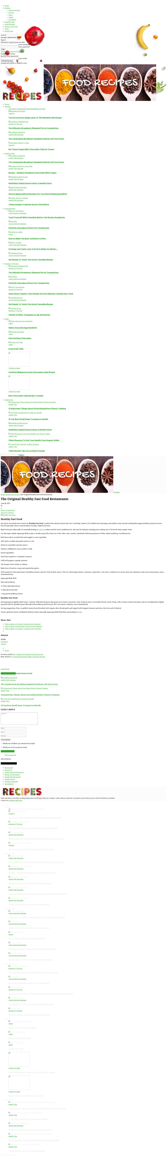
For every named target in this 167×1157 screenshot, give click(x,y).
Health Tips (9, 31)
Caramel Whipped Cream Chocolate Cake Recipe (32, 372)
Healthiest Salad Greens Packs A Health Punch (30, 183)
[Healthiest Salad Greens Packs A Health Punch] (18, 177)
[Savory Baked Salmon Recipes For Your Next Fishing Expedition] (18, 187)
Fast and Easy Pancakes (20, 338)
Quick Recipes (10, 24)
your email (23, 58)
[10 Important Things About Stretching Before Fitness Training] (32, 402)
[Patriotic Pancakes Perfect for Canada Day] (13, 221)
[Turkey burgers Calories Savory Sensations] (18, 198)
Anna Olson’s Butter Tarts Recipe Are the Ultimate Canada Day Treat (41, 293)
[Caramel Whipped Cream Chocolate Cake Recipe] (19, 366)
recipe (79, 612)
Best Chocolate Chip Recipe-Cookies (26, 395)
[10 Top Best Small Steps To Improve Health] (25, 413)
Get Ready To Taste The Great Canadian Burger (31, 259)
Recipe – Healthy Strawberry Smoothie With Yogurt (32, 173)
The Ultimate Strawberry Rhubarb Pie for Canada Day (34, 128)
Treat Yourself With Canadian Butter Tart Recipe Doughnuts (37, 217)
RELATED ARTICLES (8, 673)
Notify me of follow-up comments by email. (19, 743)
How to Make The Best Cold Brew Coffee (27, 238)
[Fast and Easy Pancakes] (16, 332)
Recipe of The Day (11, 27)
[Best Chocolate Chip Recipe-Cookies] (19, 389)
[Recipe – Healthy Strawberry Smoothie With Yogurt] (20, 166)
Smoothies (12, 20)
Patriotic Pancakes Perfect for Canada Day (29, 228)
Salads (11, 17)
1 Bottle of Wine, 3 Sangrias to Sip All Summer (29, 315)
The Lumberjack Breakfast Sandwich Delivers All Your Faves (36, 139)
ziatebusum (5, 669)
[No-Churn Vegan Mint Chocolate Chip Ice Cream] (19, 143)
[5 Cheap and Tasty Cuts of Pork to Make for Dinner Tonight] (15, 243)
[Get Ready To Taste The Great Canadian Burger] (16, 253)
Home (7, 6)
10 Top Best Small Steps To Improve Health (28, 419)
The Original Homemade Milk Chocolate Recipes (27, 657)
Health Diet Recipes (16, 135)
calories (41, 530)
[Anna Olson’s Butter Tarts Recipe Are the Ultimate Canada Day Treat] (16, 287)
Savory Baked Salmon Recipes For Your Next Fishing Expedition (38, 194)
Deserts (11, 13)
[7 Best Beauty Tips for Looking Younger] (24, 444)
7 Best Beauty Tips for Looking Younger (27, 451)
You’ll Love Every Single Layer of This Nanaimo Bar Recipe (35, 117)
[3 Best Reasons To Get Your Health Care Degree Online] (29, 434)
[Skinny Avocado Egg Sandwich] (20, 321)
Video (7, 29)
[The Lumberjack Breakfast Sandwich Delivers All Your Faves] (17, 132)
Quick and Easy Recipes (17, 213)
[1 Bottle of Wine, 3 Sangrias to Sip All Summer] (15, 308)
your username (24, 44)
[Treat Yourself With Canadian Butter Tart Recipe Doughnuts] (16, 211)
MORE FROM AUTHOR (24, 673)
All (9, 109)
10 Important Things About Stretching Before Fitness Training (37, 408)
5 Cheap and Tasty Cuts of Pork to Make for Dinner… (33, 249)
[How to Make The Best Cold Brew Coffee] (15, 232)
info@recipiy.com (15, 800)
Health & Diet (10, 22)
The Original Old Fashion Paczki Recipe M (27, 654)
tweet (7, 651)
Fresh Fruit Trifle (16, 349)
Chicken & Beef (14, 10)
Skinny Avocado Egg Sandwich (23, 327)
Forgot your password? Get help (12, 51)
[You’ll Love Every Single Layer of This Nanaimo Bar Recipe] (17, 111)
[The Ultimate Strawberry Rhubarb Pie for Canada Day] (18, 122)
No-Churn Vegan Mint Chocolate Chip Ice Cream (31, 149)
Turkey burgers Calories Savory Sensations (29, 204)
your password (24, 47)
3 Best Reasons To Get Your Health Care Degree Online (34, 440)
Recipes (7, 8)
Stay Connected (7, 751)
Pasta (10, 15)
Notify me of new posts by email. (15, 747)
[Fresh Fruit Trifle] (16, 342)
